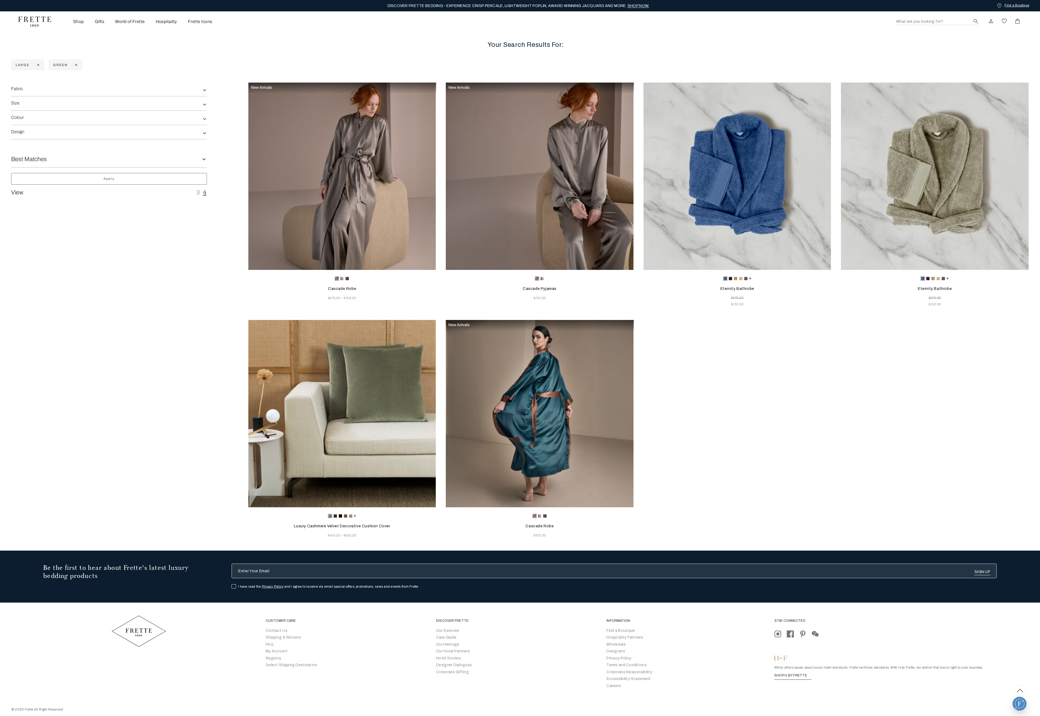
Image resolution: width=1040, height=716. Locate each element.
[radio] (342, 278)
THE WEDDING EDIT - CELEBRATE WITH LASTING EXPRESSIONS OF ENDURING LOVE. (518, 6)
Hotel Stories (448, 658)
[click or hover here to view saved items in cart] (1017, 21)
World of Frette (130, 21)
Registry (273, 658)
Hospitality (166, 21)
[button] (1019, 704)
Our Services (447, 631)
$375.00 (737, 298)
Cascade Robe (342, 289)
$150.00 (737, 304)
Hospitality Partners (624, 637)
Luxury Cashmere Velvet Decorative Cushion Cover (342, 526)
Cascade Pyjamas (540, 289)
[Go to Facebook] (793, 634)
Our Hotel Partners (453, 651)
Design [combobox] (17, 131)
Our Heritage (447, 644)
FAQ (270, 644)
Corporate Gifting (452, 672)
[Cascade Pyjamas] (539, 176)
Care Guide (446, 637)
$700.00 (350, 298)
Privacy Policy (272, 587)
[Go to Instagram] (780, 634)
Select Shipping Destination (291, 665)
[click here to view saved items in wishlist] (1004, 21)
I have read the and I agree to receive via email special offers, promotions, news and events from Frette (328, 587)
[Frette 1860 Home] (32, 21)
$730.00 (540, 298)
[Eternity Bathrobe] (737, 176)
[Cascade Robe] (342, 176)
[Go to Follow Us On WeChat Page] (817, 634)
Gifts (99, 21)
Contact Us (276, 631)
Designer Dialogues (454, 665)
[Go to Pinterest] (805, 634)
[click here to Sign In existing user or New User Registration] (991, 21)
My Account (277, 651)
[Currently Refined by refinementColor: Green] (75, 65)
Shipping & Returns (283, 637)
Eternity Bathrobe (737, 289)
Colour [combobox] (17, 117)
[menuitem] (71, 21)
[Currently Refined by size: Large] (37, 65)
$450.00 (334, 535)
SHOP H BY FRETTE (791, 675)
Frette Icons (200, 21)
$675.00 (335, 298)
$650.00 (350, 535)
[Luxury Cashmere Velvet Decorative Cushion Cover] (342, 414)
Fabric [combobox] (17, 88)
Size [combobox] (15, 103)
